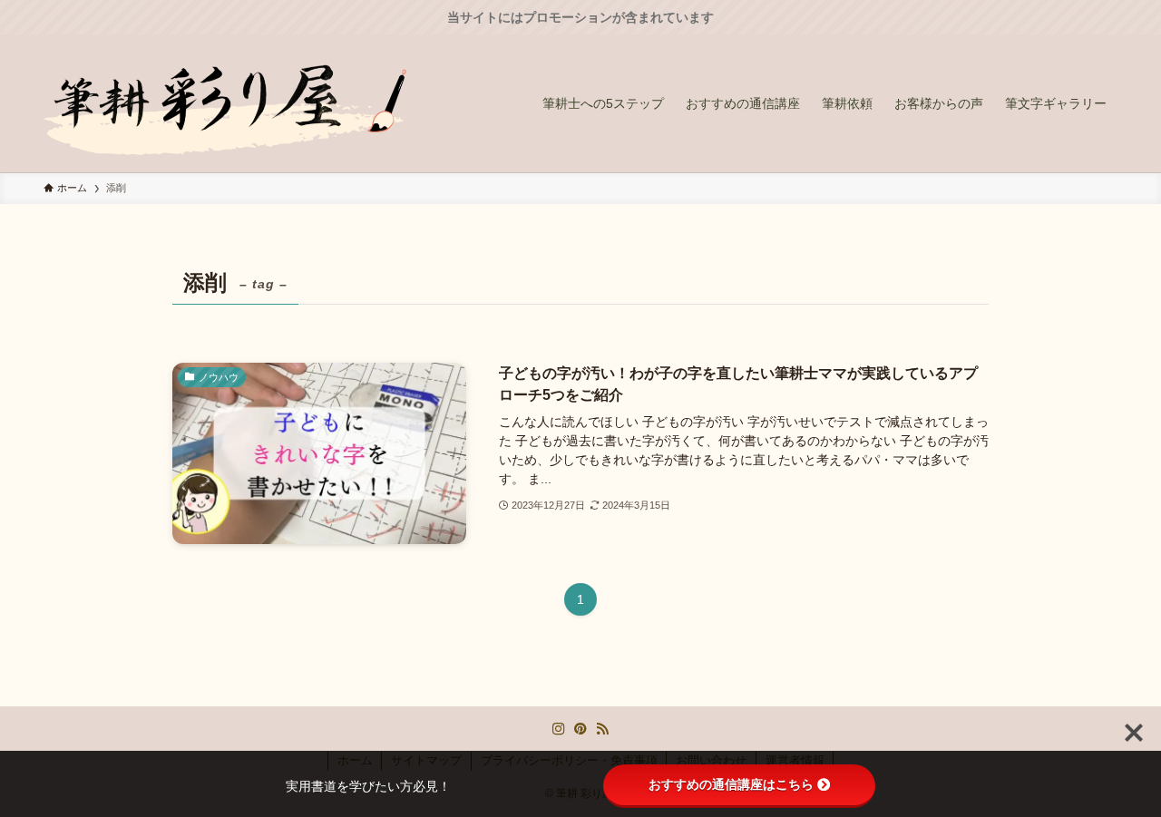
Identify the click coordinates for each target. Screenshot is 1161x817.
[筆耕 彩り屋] (225, 103)
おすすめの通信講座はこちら (731, 784)
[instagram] (559, 729)
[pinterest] (580, 729)
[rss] (602, 729)
